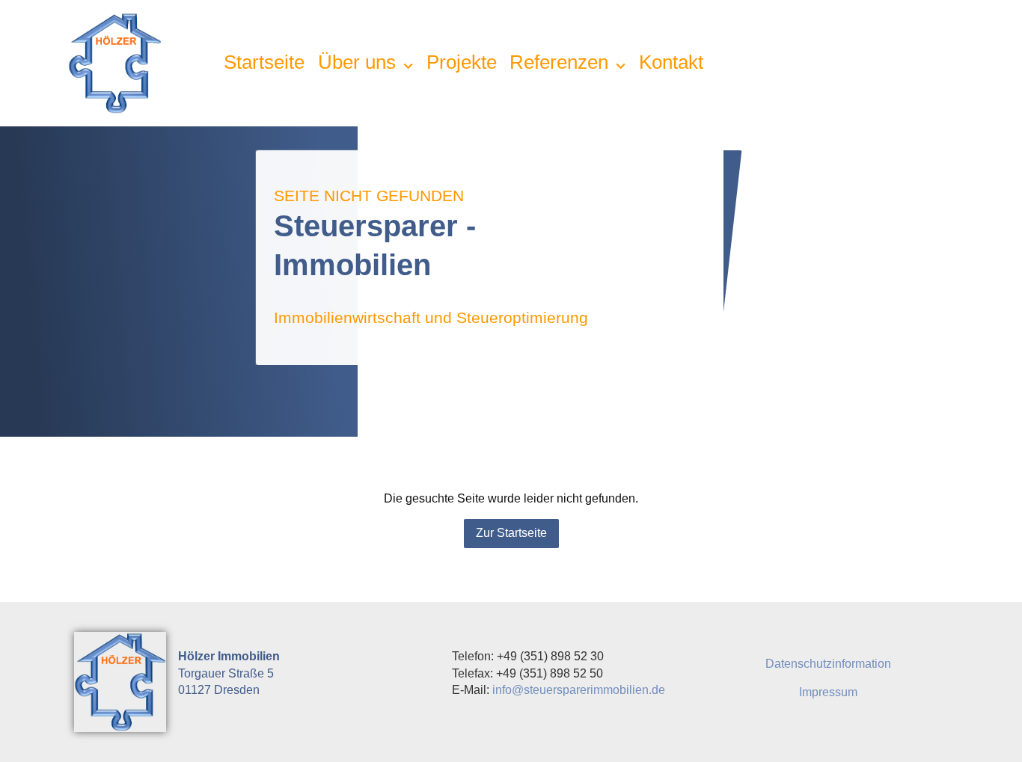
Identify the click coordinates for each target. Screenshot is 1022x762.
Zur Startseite (511, 532)
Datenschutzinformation (828, 663)
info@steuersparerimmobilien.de (578, 689)
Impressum (828, 692)
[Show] (407, 65)
